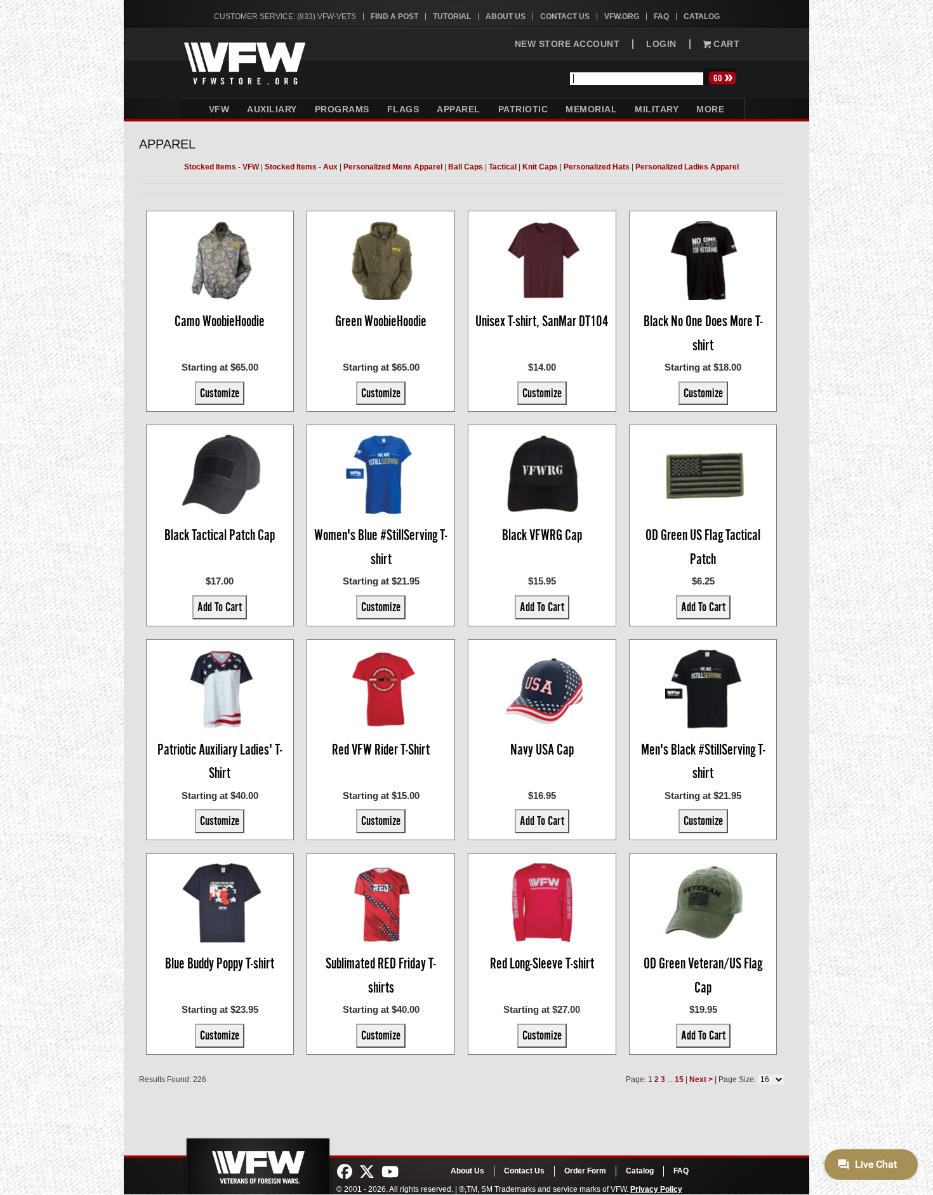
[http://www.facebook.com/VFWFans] (344, 1172)
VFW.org (621, 16)
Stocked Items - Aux (301, 166)
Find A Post (394, 16)
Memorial (591, 109)
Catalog (702, 16)
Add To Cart (219, 607)
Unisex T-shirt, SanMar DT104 (542, 321)
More (710, 109)
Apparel (458, 109)
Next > (701, 1079)
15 (679, 1079)
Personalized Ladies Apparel (687, 166)
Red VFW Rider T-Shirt (381, 749)
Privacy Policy (656, 1189)
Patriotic (523, 109)
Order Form (585, 1170)
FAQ (661, 16)
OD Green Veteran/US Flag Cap (703, 975)
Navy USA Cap (542, 749)
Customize (219, 393)
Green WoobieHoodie (381, 321)
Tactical (503, 166)
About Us (506, 16)
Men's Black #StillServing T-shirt (703, 761)
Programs (342, 109)
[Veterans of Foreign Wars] (257, 1162)
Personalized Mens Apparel (392, 166)
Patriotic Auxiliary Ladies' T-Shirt (219, 761)
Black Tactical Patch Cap (219, 535)
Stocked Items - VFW (221, 166)
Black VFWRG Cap (542, 535)
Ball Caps (465, 166)
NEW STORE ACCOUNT (567, 44)
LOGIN (661, 44)
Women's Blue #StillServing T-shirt (380, 547)
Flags (403, 109)
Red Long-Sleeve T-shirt (542, 963)
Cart (725, 44)
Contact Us (565, 16)
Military (656, 109)
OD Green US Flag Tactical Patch (702, 547)
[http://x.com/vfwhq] (366, 1172)
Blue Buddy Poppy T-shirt (219, 963)
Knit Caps (540, 166)
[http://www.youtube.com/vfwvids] (390, 1172)
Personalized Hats (597, 166)
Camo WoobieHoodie (220, 321)
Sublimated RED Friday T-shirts (381, 975)
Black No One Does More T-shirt (703, 333)
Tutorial (452, 16)
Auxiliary (272, 109)
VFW (219, 109)
